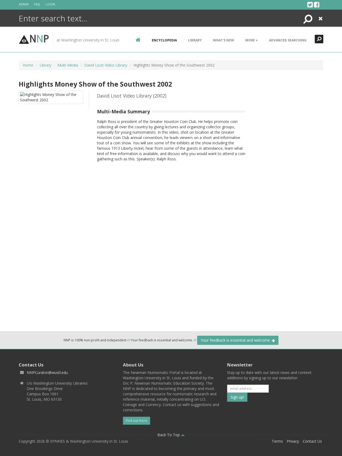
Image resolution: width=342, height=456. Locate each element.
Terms (277, 441)
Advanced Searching (287, 40)
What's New (223, 40)
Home (28, 65)
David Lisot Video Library (105, 65)
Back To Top (169, 434)
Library (195, 40)
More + (251, 40)
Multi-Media (67, 65)
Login (50, 4)
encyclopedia (164, 40)
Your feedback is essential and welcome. (236, 340)
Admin (24, 4)
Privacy (293, 441)
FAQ (37, 4)
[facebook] (317, 4)
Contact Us (312, 441)
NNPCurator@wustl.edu (47, 372)
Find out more (136, 420)
